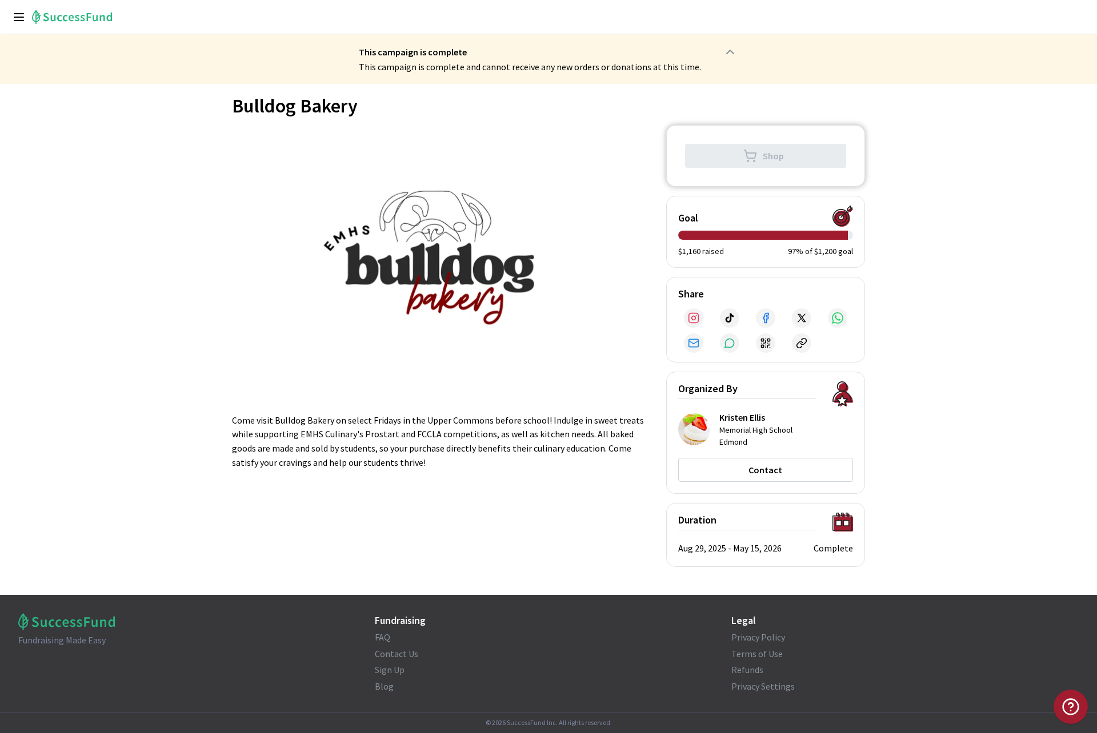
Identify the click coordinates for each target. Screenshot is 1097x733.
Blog (384, 686)
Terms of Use (757, 653)
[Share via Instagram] (693, 318)
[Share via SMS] (729, 343)
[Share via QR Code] (765, 343)
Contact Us (396, 653)
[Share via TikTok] (729, 318)
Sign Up (390, 669)
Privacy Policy (758, 637)
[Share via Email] (693, 343)
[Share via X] (801, 318)
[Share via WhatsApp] (837, 318)
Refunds (747, 669)
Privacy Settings (763, 686)
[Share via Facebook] (765, 318)
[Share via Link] (801, 343)
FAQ (382, 637)
